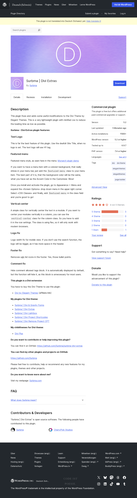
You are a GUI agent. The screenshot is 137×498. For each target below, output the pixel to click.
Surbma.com (35, 380)
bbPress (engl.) (113, 462)
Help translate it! (93, 21)
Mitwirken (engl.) (89, 453)
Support (122, 97)
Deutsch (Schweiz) (44, 481)
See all (123, 235)
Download (120, 83)
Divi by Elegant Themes (26, 293)
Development (64, 97)
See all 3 (122, 157)
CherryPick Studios (63, 429)
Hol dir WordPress (123, 4)
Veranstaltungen (89, 458)
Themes (38, 458)
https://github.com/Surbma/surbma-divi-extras (60, 345)
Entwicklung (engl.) (66, 462)
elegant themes (119, 169)
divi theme (121, 163)
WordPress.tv (65, 466)
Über (13, 453)
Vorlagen (38, 466)
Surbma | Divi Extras (25, 309)
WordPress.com (113, 453)
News (13, 458)
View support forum (101, 258)
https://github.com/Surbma (24, 358)
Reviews (30, 97)
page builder (120, 180)
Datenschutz (16, 466)
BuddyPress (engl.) (115, 466)
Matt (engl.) (111, 458)
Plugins (37, 462)
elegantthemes (119, 174)
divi (113, 163)
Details (17, 97)
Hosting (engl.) (17, 462)
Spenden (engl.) (90, 462)
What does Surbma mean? (24, 400)
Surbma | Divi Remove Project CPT (32, 321)
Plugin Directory (18, 13)
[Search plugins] (39, 30)
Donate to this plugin (102, 284)
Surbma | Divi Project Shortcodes (31, 317)
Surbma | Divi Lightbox (26, 313)
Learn (60, 453)
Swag (85, 466)
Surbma (33, 85)
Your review (97, 235)
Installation (46, 97)
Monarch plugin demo (68, 160)
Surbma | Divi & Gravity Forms (29, 305)
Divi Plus (19, 333)
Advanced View (99, 187)
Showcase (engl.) (42, 453)
